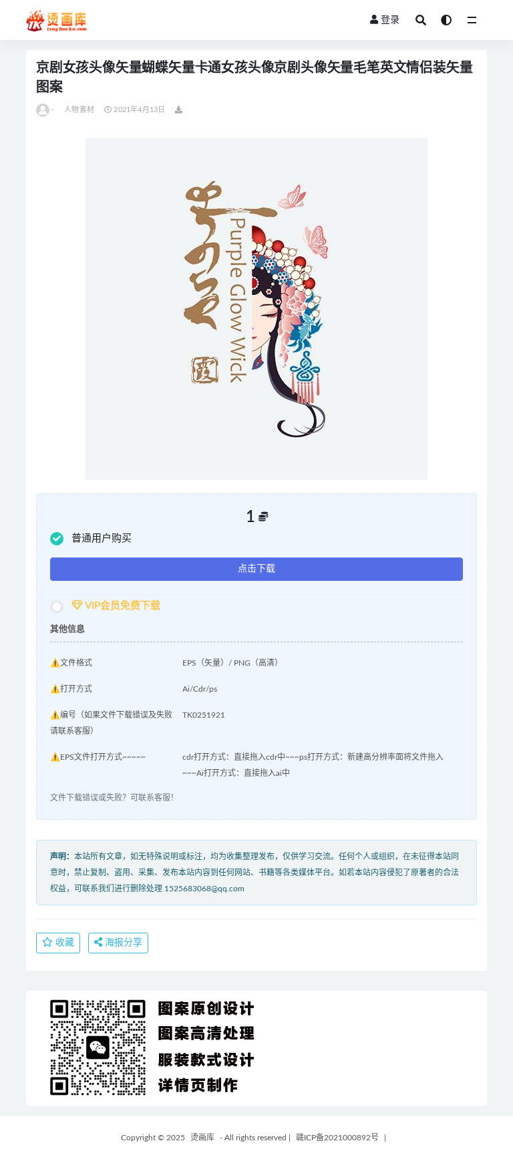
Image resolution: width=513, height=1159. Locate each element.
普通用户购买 (101, 538)
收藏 (63, 942)
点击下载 (256, 568)
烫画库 (202, 1138)
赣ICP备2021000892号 (337, 1138)
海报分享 (122, 942)
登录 (390, 20)
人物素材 (79, 109)
